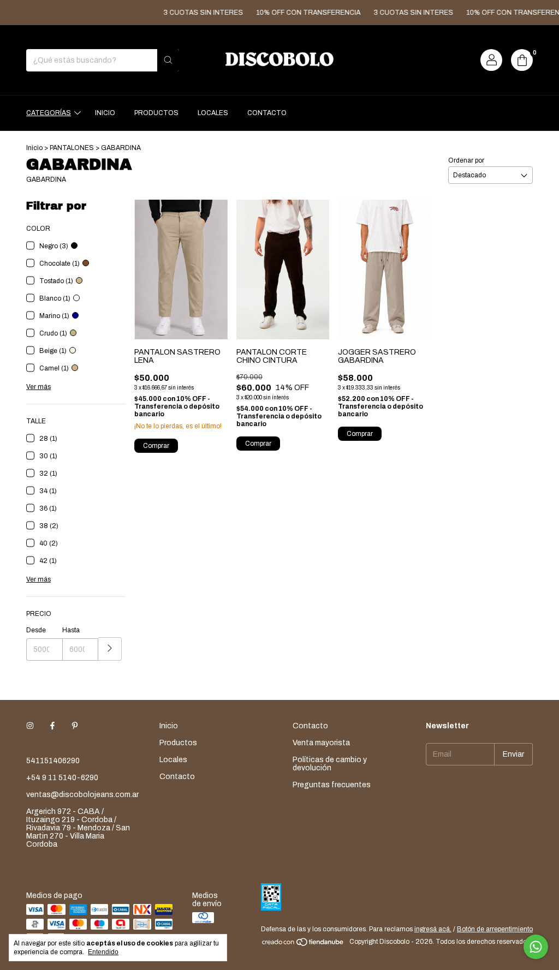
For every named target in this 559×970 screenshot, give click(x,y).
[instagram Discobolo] (30, 726)
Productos (156, 113)
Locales (213, 113)
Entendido (103, 952)
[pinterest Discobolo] (75, 726)
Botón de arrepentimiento (495, 929)
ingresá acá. (432, 929)
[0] (522, 60)
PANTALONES (72, 148)
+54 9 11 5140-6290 (62, 778)
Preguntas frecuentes (332, 785)
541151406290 (53, 761)
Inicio (105, 113)
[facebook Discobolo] (52, 726)
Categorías (48, 113)
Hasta (71, 630)
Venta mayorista (321, 743)
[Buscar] (168, 60)
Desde (36, 630)
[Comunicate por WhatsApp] (536, 947)
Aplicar (110, 649)
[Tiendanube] (303, 944)
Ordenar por (466, 160)
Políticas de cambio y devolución (330, 764)
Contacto (267, 113)
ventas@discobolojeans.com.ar (82, 795)
